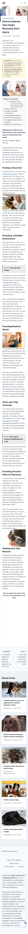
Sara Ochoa (8, 740)
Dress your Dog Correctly (13, 117)
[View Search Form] (25, 3)
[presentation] (14, 689)
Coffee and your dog (11, 800)
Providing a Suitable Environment (11, 112)
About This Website (14, 860)
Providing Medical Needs (13, 115)
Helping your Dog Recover (13, 124)
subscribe (17, 595)
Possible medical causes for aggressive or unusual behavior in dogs (14, 703)
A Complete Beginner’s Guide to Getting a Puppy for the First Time (6, 659)
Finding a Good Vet (10, 109)
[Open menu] (21, 3)
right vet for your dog (9, 174)
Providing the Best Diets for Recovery (14, 121)
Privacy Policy (9, 867)
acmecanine (7, 36)
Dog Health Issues (8, 18)
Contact (21, 867)
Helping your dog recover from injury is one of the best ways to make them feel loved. (16, 104)
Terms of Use (14, 863)
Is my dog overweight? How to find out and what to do (21, 658)
